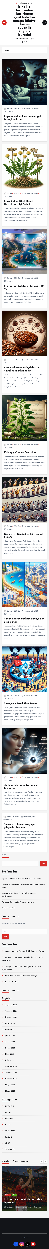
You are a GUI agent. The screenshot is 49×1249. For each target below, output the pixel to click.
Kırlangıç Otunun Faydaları (20, 452)
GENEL (17, 109)
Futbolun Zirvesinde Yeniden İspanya (18, 902)
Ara (4, 854)
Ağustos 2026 (11, 1005)
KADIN (8, 1125)
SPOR (7, 1143)
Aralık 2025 (10, 1042)
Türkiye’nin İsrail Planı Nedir (20, 703)
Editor (9, 109)
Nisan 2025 (10, 1091)
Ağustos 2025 (11, 1066)
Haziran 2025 (11, 1079)
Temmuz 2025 (11, 1073)
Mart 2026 (9, 1030)
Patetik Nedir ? (8, 908)
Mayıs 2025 (10, 1085)
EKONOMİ (9, 1106)
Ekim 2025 (9, 1054)
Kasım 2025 (10, 1048)
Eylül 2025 (9, 1060)
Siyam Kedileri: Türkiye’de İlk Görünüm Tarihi (21, 879)
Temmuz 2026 (11, 1011)
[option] (24, 1188)
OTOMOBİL (10, 1131)
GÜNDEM (9, 1119)
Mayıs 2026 (10, 1023)
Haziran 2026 (11, 1017)
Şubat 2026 (10, 1036)
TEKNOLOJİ (10, 1149)
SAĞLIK (8, 1137)
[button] (42, 1162)
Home (6, 50)
